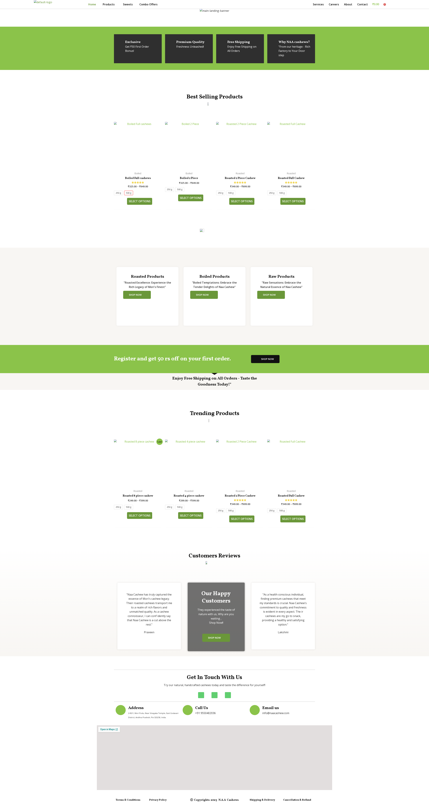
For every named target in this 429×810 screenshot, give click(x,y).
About (348, 4)
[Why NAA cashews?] (273, 42)
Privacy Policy (158, 800)
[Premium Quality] (171, 42)
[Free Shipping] (222, 42)
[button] (109, 4)
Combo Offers (148, 4)
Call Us (201, 708)
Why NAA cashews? (294, 42)
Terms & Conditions (128, 800)
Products (109, 4)
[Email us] (255, 710)
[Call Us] (188, 710)
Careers (334, 4)
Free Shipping (238, 42)
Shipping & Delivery (262, 800)
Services (318, 4)
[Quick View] (125, 201)
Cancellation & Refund (297, 800)
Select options (139, 201)
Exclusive (133, 42)
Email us (270, 708)
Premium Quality (190, 42)
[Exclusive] (120, 42)
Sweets (128, 4)
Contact (362, 4)
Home (92, 4)
